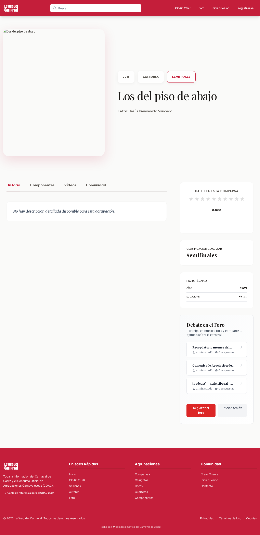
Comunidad (96, 185)
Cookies (251, 518)
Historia (13, 185)
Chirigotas (141, 480)
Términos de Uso (230, 518)
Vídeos (70, 185)
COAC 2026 (183, 8)
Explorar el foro (201, 410)
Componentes (42, 185)
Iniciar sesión (232, 408)
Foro (201, 8)
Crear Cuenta (209, 474)
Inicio (72, 474)
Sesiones (75, 486)
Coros (139, 486)
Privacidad (207, 518)
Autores (74, 492)
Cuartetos (141, 492)
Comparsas (142, 474)
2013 (126, 77)
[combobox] (95, 8)
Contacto (207, 486)
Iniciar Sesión (220, 8)
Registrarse (245, 8)
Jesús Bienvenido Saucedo (150, 111)
